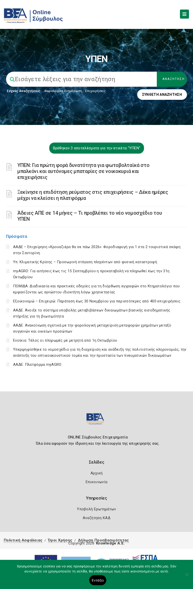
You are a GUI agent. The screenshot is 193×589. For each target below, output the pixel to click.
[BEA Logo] (96, 421)
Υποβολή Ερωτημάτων (96, 509)
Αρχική (96, 473)
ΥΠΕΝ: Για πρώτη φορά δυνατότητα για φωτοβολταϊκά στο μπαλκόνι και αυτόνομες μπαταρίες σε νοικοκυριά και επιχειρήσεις (83, 171)
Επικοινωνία (96, 482)
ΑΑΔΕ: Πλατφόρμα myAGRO (37, 364)
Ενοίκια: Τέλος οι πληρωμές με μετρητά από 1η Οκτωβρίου (65, 340)
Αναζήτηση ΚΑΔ (96, 518)
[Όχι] (186, 577)
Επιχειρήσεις (95, 91)
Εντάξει (98, 580)
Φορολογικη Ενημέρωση (63, 91)
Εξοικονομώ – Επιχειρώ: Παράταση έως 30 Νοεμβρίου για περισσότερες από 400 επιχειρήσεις (97, 301)
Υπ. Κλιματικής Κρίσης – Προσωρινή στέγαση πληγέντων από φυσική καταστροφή (85, 262)
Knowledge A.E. (110, 543)
